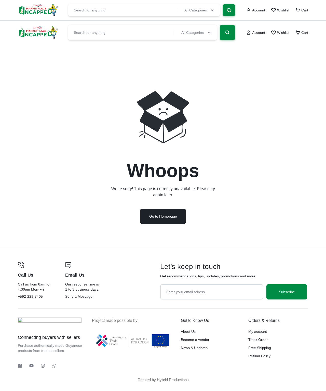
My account (257, 331)
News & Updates (194, 348)
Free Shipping (259, 348)
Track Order (258, 340)
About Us (188, 331)
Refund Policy (259, 356)
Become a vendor (195, 340)
